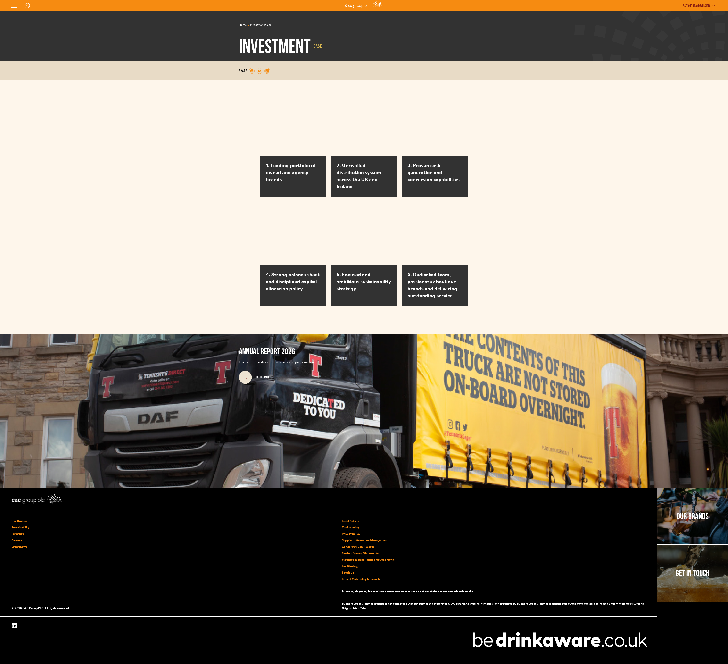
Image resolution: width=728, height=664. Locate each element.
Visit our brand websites (696, 6)
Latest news (19, 546)
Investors (17, 534)
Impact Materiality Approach (361, 579)
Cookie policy (350, 527)
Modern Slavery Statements (360, 553)
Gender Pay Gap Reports (358, 546)
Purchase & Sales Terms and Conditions (368, 559)
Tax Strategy (350, 566)
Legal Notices (350, 521)
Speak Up (348, 572)
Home (243, 25)
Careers (16, 540)
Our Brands (19, 521)
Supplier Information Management (365, 540)
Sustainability (20, 527)
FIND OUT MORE (262, 377)
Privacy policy (351, 534)
